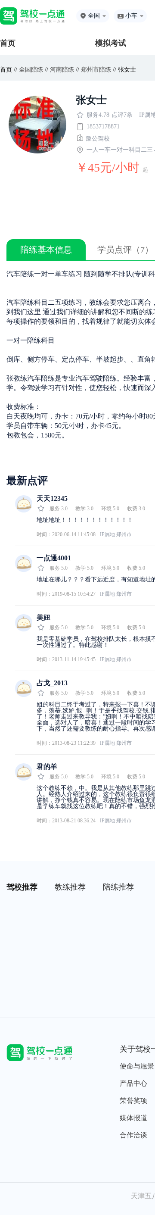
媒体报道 (133, 1117)
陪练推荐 (118, 887)
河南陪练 (62, 69)
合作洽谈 (133, 1135)
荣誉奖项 (133, 1100)
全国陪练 (31, 69)
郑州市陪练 (96, 69)
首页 (8, 43)
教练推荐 (70, 887)
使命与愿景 (137, 1066)
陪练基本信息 (46, 249)
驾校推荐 (21, 887)
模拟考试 (110, 43)
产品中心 (133, 1083)
